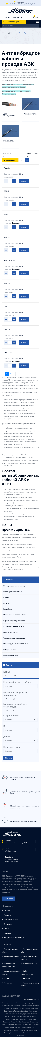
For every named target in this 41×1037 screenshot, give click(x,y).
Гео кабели (7, 609)
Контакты (7, 933)
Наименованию (19, 156)
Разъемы (6, 603)
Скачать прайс (10, 160)
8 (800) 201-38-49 (11, 861)
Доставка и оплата (11, 920)
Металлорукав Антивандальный (15, 644)
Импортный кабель (10, 649)
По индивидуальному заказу (14, 586)
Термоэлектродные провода (14, 638)
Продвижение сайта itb (31, 999)
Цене (29, 153)
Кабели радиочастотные (12, 592)
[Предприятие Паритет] (20, 10)
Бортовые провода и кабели (14, 621)
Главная (14, 33)
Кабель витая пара (10, 655)
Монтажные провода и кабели (14, 615)
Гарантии (7, 915)
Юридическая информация (14, 937)
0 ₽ (37, 17)
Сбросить (8, 758)
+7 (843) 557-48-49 (13, 18)
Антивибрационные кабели (13, 626)
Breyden (6, 597)
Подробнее (8, 898)
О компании (8, 924)
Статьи (6, 928)
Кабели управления (10, 632)
